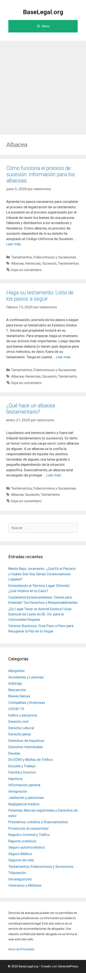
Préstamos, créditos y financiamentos (38, 822)
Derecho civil (18, 721)
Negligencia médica (23, 804)
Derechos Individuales (25, 747)
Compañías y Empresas (26, 702)
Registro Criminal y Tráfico (29, 835)
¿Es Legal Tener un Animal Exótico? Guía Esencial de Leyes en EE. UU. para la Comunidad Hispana (39, 614)
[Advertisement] (43, 86)
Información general (24, 785)
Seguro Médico (20, 854)
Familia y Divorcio (22, 772)
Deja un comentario (26, 270)
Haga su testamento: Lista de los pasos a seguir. (39, 296)
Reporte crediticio (22, 841)
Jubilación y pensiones (26, 798)
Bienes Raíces (19, 696)
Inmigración (17, 791)
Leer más (13, 244)
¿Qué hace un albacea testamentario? (30, 409)
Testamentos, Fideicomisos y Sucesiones (43, 257)
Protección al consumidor (28, 828)
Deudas (14, 753)
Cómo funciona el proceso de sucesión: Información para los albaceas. (40, 174)
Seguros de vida (21, 860)
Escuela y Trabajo (22, 766)
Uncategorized (20, 879)
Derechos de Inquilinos (26, 741)
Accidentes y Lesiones (26, 677)
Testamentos (68, 263)
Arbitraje (15, 683)
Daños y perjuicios (22, 715)
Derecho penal (19, 734)
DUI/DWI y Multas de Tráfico (30, 759)
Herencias (33, 263)
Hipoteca (15, 779)
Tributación (17, 873)
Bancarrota (17, 690)
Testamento (67, 376)
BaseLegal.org (43, 12)
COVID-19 (16, 709)
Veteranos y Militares (25, 885)
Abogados (16, 671)
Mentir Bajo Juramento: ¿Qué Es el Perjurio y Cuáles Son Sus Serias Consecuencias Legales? (42, 573)
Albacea (17, 263)
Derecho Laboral (21, 728)
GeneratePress (68, 966)
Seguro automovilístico (26, 847)
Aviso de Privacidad (21, 949)
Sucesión (49, 263)
